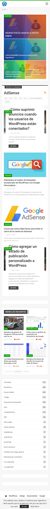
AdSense (8, 16)
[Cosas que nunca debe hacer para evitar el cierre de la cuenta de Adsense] (25, 213)
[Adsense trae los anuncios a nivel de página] (25, 26)
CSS (6, 328)
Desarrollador (32, 328)
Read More (34, 506)
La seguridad (8, 467)
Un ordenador (9, 462)
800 (11, 98)
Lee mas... (13, 146)
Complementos (9, 412)
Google (42, 496)
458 (6, 98)
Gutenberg (8, 437)
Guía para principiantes (12, 402)
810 (16, 98)
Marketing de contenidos (13, 457)
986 (25, 98)
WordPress (8, 387)
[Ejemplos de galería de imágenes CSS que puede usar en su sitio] (14, 323)
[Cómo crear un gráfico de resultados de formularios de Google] (36, 323)
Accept (24, 506)
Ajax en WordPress (35, 98)
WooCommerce (9, 447)
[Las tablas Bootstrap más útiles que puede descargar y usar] (14, 350)
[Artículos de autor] (10, 133)
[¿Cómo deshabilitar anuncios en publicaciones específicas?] (25, 49)
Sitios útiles (8, 422)
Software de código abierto (14, 452)
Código (7, 355)
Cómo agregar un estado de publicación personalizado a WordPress (23, 256)
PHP (5, 417)
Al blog (7, 101)
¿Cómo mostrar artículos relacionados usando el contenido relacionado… (13, 74)
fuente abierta (9, 427)
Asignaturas (8, 432)
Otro (5, 407)
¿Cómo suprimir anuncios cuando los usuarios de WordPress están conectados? (23, 119)
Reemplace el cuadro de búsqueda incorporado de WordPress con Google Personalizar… (22, 183)
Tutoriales (7, 382)
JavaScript (7, 442)
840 (20, 98)
